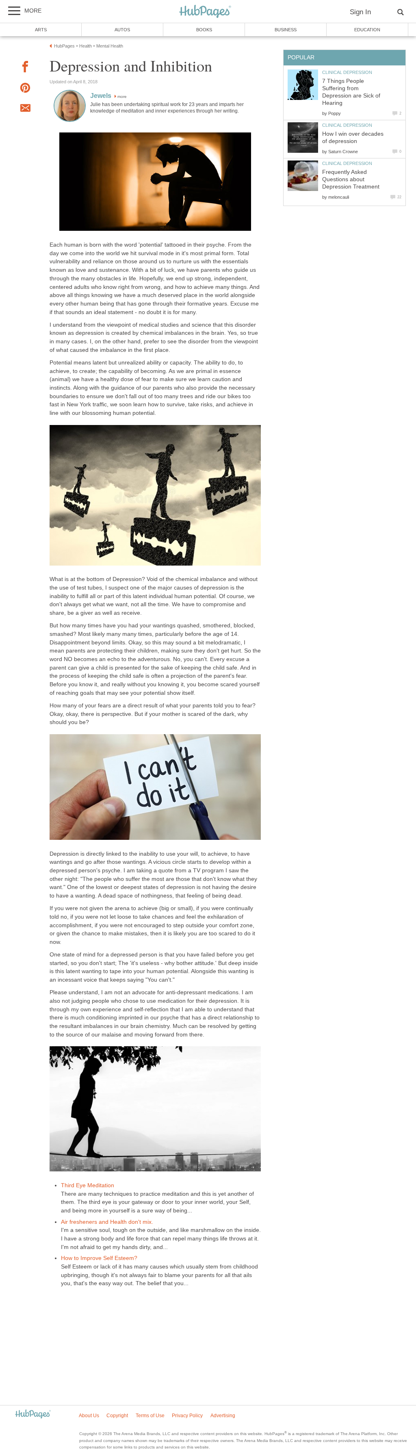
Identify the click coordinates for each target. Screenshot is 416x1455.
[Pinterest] (25, 89)
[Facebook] (25, 68)
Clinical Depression (347, 72)
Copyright (117, 1415)
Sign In (360, 12)
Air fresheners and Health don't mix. (107, 1222)
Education (367, 29)
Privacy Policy (187, 1415)
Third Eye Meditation (87, 1185)
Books (204, 29)
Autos (122, 29)
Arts (41, 29)
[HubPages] (205, 12)
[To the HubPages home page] (33, 1414)
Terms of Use (150, 1415)
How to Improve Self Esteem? (99, 1258)
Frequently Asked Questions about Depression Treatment (350, 179)
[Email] (25, 109)
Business (286, 29)
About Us (89, 1415)
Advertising (222, 1415)
